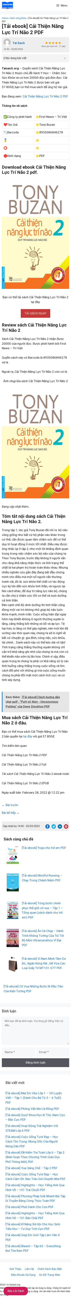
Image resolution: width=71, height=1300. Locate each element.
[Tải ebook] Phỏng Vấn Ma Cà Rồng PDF (32, 1109)
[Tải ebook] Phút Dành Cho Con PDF (29, 1207)
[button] (35, 313)
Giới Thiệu (15, 1269)
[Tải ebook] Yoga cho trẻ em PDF (44, 848)
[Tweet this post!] (54, 827)
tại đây (27, 736)
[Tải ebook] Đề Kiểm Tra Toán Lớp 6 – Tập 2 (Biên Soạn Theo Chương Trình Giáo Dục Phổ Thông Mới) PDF (34, 1157)
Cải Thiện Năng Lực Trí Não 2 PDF (45, 96)
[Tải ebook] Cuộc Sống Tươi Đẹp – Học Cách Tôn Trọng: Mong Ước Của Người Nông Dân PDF (31, 1141)
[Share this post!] (47, 827)
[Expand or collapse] (65, 58)
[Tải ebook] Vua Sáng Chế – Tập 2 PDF (31, 1168)
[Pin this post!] (66, 827)
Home (5, 18)
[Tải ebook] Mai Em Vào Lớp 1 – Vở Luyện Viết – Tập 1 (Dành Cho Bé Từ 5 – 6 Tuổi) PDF (33, 1097)
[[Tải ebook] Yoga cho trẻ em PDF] (13, 861)
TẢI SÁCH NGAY (35, 313)
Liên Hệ (29, 1269)
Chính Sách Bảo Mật (50, 1269)
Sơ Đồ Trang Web (49, 1275)
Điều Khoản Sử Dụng (23, 1275)
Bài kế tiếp (9, 813)
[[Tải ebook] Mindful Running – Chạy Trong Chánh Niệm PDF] (13, 889)
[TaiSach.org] (7, 5)
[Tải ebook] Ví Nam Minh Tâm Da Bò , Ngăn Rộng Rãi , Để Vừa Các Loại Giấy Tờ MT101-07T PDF (44, 963)
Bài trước (12, 805)
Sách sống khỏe (18, 18)
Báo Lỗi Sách (15, 1291)
